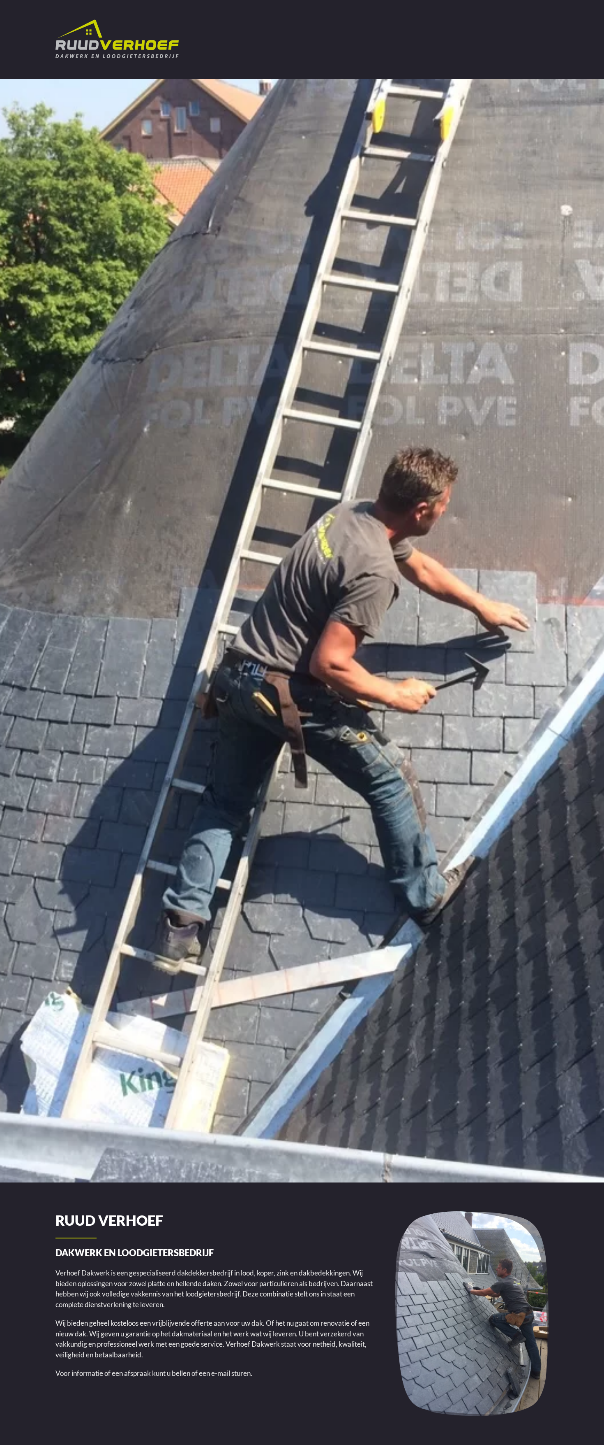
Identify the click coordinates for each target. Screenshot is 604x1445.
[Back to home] (117, 39)
